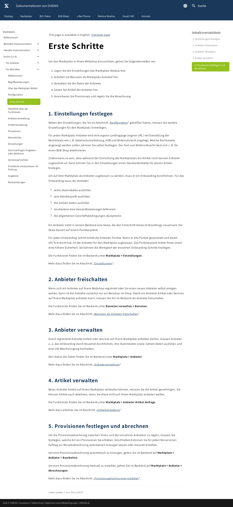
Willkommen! (11, 37)
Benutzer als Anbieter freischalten (116, 314)
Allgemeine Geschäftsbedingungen (61, 502)
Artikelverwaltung (17, 124)
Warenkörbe (14, 137)
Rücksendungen (16, 182)
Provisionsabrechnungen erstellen (116, 478)
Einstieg (8, 16)
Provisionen (14, 131)
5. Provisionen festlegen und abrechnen (209, 66)
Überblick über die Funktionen (18, 110)
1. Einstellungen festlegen (206, 39)
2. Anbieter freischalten (205, 45)
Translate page (100, 35)
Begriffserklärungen (18, 82)
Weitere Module (106, 16)
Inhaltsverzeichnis (206, 32)
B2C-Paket (45, 16)
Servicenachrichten (18, 159)
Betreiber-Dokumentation (18, 43)
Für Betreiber (13, 69)
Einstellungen (15, 143)
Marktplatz (26, 16)
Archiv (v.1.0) (10, 56)
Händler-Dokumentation (17, 50)
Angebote (13, 175)
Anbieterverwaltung (18, 118)
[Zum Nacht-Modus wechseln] (185, 5)
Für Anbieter (12, 63)
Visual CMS (128, 16)
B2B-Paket (63, 16)
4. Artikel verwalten (203, 58)
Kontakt (146, 16)
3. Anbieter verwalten (204, 51)
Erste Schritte (17, 101)
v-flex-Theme (83, 16)
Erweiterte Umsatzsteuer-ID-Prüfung (23, 168)
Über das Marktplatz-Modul (22, 88)
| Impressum (24, 502)
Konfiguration (15, 94)
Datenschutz (37, 502)
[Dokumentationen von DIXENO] (6, 6)
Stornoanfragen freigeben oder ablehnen (22, 152)
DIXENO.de (85, 502)
